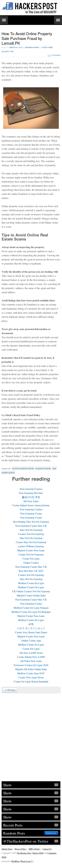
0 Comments (55, 55)
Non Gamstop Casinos (31, 488)
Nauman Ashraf (32, 47)
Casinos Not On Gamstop (31, 534)
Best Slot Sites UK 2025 (31, 570)
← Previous (10, 689)
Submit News (7, 848)
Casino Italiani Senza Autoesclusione (31, 505)
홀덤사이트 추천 (31, 497)
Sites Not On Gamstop (31, 529)
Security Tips (8, 51)
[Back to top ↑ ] (26, 861)
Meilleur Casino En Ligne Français (31, 607)
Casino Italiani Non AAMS (31, 656)
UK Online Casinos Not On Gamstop (31, 591)
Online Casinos (31, 562)
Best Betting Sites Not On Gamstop (31, 521)
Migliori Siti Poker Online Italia (31, 669)
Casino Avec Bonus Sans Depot (31, 632)
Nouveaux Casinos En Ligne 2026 (31, 665)
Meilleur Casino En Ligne (31, 583)
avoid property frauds (23, 468)
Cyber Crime (47, 47)
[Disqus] (31, 736)
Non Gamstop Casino (31, 513)
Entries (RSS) (38, 853)
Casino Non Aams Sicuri (31, 677)
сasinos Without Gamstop (31, 546)
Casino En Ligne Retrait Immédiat (31, 681)
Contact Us (47, 848)
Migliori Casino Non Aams (31, 550)
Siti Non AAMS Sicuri (31, 652)
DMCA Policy (34, 848)
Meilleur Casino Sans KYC (31, 673)
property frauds (43, 468)
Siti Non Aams (31, 501)
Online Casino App (31, 640)
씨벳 (31, 624)
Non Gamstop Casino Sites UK (31, 525)
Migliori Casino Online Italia (31, 595)
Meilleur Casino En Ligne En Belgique (31, 611)
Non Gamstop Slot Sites (31, 493)
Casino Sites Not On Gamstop (31, 542)
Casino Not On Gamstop (31, 554)
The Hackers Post (24, 853)
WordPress (15, 861)
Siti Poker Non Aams (31, 661)
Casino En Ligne (31, 558)
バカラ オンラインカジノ (31, 628)
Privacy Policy (21, 848)
